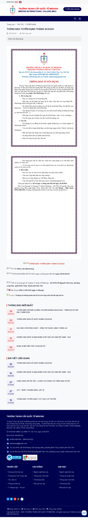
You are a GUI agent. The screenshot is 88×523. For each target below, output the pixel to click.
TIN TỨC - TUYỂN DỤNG (26, 24)
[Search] (75, 19)
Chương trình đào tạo (15, 472)
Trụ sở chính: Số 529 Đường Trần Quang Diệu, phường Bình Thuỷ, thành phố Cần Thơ (42, 447)
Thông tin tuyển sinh (67, 476)
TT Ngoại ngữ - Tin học (16, 487)
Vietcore (16, 514)
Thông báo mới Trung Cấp (17, 476)
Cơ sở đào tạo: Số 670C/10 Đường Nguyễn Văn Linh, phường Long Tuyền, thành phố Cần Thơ (45, 452)
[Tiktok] (18, 499)
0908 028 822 (28, 439)
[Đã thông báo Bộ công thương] (14, 457)
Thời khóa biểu (39, 480)
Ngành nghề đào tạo (41, 472)
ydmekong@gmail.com (18, 443)
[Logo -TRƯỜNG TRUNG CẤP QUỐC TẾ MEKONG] (12, 10)
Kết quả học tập (39, 484)
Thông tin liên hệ (14, 484)
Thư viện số (12, 480)
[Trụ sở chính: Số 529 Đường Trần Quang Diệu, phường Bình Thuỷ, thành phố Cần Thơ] (30, 457)
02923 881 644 (15, 439)
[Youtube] (15, 499)
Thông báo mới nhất (41, 476)
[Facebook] (8, 499)
